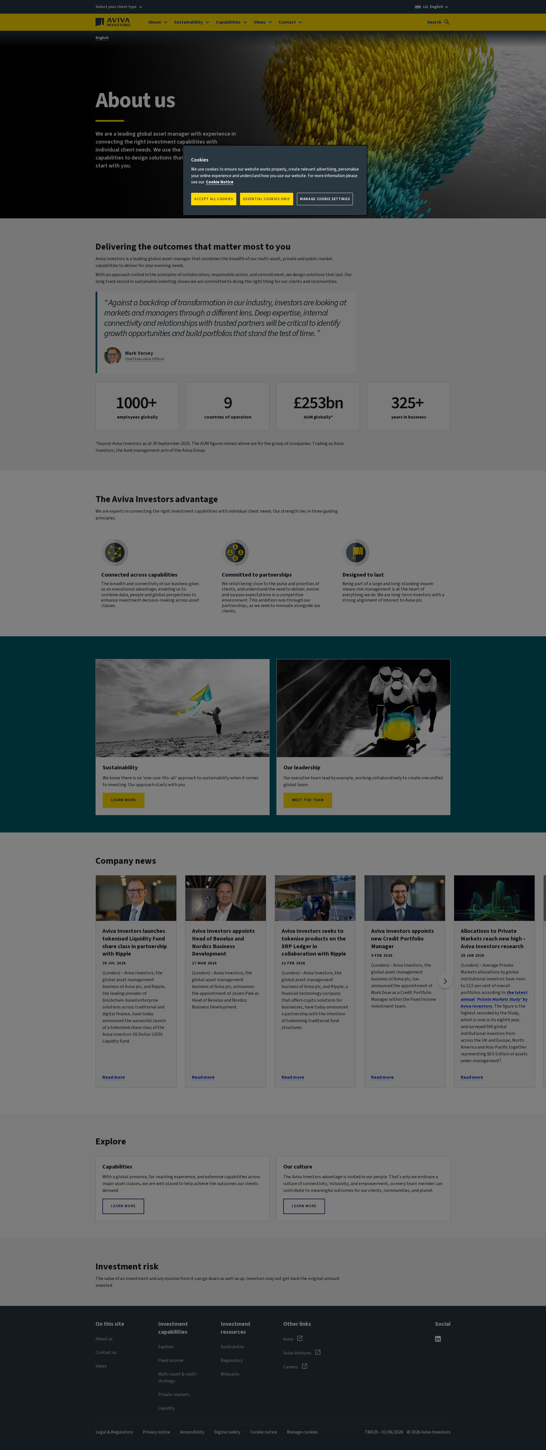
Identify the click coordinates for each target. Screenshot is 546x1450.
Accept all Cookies (213, 199)
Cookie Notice (219, 182)
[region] (275, 180)
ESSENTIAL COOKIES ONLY (266, 199)
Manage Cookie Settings (325, 199)
